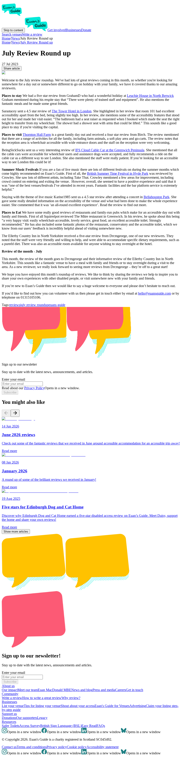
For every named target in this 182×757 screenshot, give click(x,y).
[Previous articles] (6, 413)
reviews (14, 305)
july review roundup (34, 305)
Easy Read (89, 726)
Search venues (12, 34)
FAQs (101, 726)
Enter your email (13, 379)
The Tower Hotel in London (71, 111)
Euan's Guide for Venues (112, 706)
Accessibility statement (103, 747)
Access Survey (29, 726)
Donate (86, 30)
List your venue (13, 706)
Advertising (137, 706)
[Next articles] (15, 413)
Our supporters (26, 718)
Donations (9, 718)
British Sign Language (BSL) (60, 726)
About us (8, 686)
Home (6, 42)
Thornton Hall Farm (37, 134)
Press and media (104, 690)
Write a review (32, 34)
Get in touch (134, 690)
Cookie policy (77, 747)
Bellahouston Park (156, 197)
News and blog (82, 690)
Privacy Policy (34, 388)
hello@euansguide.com (154, 293)
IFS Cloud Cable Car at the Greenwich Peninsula (109, 150)
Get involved (56, 30)
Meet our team (28, 690)
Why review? (70, 698)
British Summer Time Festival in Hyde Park (117, 173)
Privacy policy (57, 747)
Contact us (9, 747)
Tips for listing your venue (42, 706)
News (15, 42)
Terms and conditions (32, 747)
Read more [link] (9, 451)
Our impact (10, 690)
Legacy (42, 718)
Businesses (73, 30)
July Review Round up (36, 42)
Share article (12, 68)
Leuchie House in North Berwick (150, 96)
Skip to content (13, 30)
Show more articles (16, 531)
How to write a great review (41, 698)
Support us (9, 714)
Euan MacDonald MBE (54, 690)
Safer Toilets (10, 726)
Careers (120, 690)
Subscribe (10, 392)
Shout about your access (78, 706)
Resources (9, 722)
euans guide (57, 305)
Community (10, 694)
